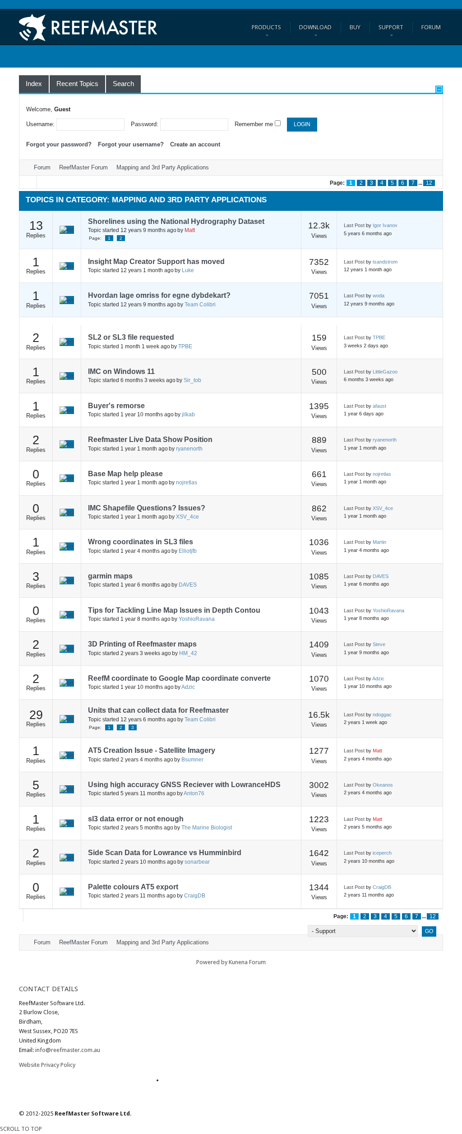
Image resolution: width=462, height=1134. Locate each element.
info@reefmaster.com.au (67, 1050)
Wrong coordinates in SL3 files (140, 542)
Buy (355, 27)
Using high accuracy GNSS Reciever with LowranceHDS (184, 784)
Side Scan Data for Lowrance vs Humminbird (164, 852)
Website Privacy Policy (47, 1064)
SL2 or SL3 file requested (131, 337)
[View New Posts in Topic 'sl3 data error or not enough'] (67, 823)
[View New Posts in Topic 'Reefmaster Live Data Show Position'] (67, 444)
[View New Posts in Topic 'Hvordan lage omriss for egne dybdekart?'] (67, 300)
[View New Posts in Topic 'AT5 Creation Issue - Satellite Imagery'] (67, 755)
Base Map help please (125, 474)
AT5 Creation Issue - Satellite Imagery (151, 750)
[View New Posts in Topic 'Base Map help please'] (67, 478)
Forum (42, 167)
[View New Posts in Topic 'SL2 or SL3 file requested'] (67, 341)
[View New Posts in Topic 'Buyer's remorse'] (67, 410)
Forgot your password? (59, 144)
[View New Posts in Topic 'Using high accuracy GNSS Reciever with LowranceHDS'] (67, 789)
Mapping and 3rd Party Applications (162, 167)
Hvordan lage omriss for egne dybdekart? (159, 295)
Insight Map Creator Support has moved (156, 261)
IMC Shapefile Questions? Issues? (146, 508)
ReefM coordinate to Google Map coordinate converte (179, 678)
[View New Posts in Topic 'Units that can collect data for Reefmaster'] (67, 719)
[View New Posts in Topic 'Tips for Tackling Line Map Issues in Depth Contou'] (67, 614)
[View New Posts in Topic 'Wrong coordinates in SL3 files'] (67, 546)
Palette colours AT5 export (133, 887)
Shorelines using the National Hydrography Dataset (176, 221)
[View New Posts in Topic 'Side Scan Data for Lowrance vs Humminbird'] (67, 857)
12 (429, 183)
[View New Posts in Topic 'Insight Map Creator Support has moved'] (67, 266)
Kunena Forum (247, 962)
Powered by (211, 962)
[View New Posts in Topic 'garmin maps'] (67, 580)
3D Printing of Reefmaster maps (142, 644)
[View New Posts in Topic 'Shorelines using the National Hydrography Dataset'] (67, 230)
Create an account (195, 144)
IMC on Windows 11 (121, 371)
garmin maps (110, 576)
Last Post (354, 225)
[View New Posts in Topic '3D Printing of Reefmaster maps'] (67, 648)
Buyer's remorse (116, 406)
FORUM (431, 27)
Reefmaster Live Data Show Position (150, 439)
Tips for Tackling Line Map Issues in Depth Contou (174, 610)
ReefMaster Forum (83, 167)
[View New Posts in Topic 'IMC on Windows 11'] (67, 376)
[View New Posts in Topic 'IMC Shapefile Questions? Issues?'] (67, 512)
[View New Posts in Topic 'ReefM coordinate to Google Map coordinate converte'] (67, 683)
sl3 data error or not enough (136, 819)
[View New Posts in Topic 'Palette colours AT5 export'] (67, 891)
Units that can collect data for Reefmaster (158, 710)
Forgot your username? (131, 144)
